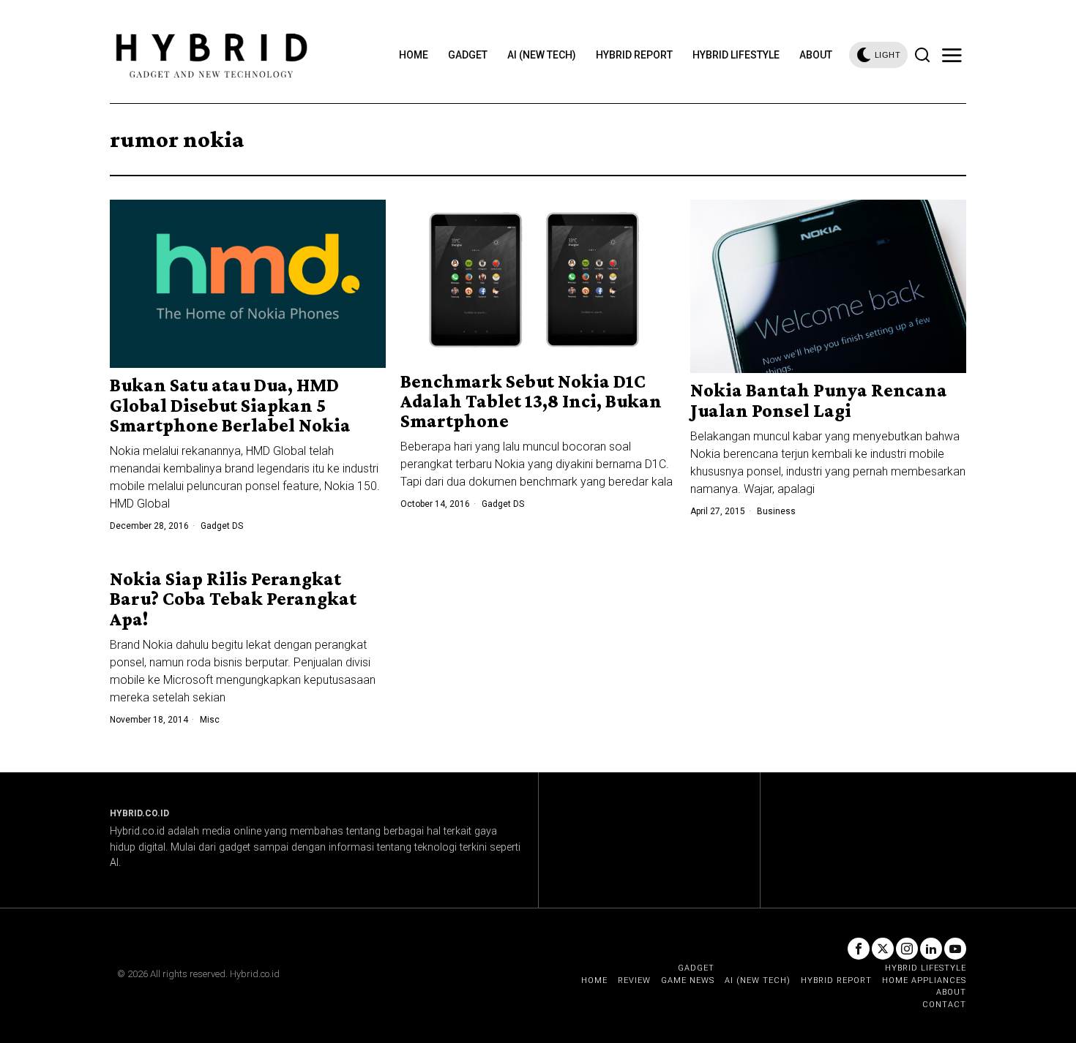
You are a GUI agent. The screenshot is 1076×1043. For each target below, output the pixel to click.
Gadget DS (222, 526)
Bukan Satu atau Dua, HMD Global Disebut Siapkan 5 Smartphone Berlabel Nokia (230, 405)
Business (776, 511)
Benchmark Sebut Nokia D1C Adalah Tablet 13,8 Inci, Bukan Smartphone (531, 402)
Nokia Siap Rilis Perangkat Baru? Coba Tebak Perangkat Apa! (233, 599)
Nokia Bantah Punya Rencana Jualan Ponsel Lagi (818, 400)
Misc (210, 720)
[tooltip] (859, 949)
